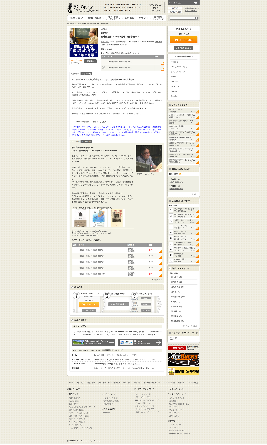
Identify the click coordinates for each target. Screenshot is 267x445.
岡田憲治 (158, 42)
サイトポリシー (175, 407)
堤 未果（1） (176, 311)
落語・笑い (76, 18)
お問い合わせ (174, 416)
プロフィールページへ (145, 174)
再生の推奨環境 (74, 398)
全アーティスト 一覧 (143, 394)
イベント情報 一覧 (142, 403)
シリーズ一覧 (170, 383)
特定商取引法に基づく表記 (179, 404)
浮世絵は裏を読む (176, 189)
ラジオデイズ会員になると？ (79, 413)
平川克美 (104, 42)
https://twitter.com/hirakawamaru (87, 235)
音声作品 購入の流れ (111, 401)
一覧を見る (158, 280)
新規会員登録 (175, 11)
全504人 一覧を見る (189, 326)
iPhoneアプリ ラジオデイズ (179, 434)
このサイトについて (176, 398)
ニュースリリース (176, 424)
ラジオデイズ (83, 8)
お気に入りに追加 (183, 48)
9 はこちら (139, 359)
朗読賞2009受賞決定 (177, 430)
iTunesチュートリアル (128, 355)
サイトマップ (174, 413)
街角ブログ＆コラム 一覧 (144, 406)
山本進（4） (176, 292)
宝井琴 (173, 338)
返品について (74, 404)
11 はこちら (150, 359)
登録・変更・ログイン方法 (79, 416)
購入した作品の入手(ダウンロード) (82, 407)
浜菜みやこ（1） (178, 287)
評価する (90, 61)
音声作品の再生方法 (76, 410)
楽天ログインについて (77, 419)
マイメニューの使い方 (77, 422)
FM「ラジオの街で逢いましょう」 (148, 400)
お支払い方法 (74, 401)
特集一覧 (181, 383)
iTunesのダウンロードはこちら (140, 342)
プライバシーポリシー (177, 410)
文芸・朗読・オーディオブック (114, 18)
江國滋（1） (176, 302)
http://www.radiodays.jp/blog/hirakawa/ (92, 231)
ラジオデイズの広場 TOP (144, 409)
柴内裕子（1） (177, 282)
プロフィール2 (86, 141)
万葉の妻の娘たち (176, 182)
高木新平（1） (177, 277)
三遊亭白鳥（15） (178, 297)
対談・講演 (94, 18)
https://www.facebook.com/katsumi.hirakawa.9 (92, 233)
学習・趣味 (129, 18)
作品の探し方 (108, 404)
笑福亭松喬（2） (178, 321)
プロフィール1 (75, 141)
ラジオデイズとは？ (110, 398)
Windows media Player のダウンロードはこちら (93, 342)
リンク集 (172, 428)
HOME (69, 23)
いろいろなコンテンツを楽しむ (80, 428)
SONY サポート (133, 364)
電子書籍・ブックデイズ (158, 18)
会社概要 (172, 401)
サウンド (142, 18)
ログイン (175, 8)
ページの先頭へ (194, 383)
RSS (180, 174)
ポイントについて (75, 425)
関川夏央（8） (177, 316)
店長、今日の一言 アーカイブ (146, 397)
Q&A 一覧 (106, 412)
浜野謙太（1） (177, 306)
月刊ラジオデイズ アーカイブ (147, 412)
